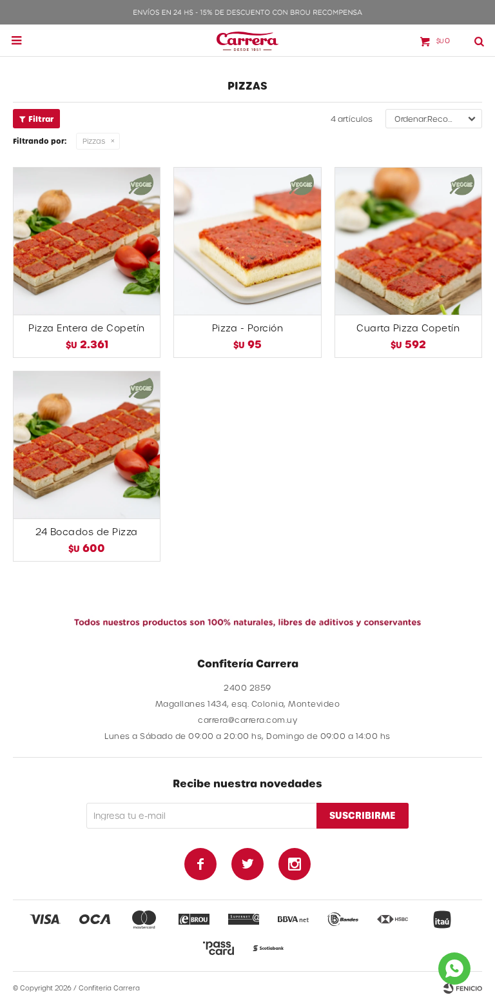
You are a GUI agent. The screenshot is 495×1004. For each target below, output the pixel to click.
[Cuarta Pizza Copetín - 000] (408, 241)
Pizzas (93, 141)
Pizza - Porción (248, 327)
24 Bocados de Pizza (86, 531)
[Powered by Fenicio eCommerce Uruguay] (462, 988)
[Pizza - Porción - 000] (247, 241)
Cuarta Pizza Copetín (408, 327)
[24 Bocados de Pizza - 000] (86, 444)
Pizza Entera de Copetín (86, 327)
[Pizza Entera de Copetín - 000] (86, 241)
